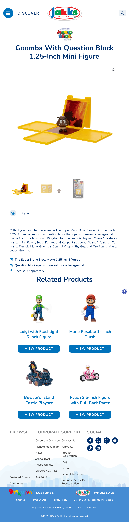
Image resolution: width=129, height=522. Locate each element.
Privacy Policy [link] (60, 499)
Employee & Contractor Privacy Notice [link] (51, 507)
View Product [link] (39, 348)
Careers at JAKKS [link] (46, 471)
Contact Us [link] (68, 441)
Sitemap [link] (20, 499)
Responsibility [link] (44, 465)
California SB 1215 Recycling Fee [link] (73, 481)
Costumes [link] (45, 493)
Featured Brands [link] (20, 477)
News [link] (39, 453)
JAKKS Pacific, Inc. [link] (58, 516)
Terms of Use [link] (39, 499)
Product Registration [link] (69, 454)
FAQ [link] (64, 462)
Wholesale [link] (104, 493)
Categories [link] (16, 483)
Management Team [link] (47, 447)
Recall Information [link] (72, 474)
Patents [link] (66, 468)
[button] (114, 70)
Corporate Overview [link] (47, 441)
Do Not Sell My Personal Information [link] (93, 499)
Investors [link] (41, 477)
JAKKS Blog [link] (42, 459)
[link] (124, 291)
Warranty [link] (67, 447)
